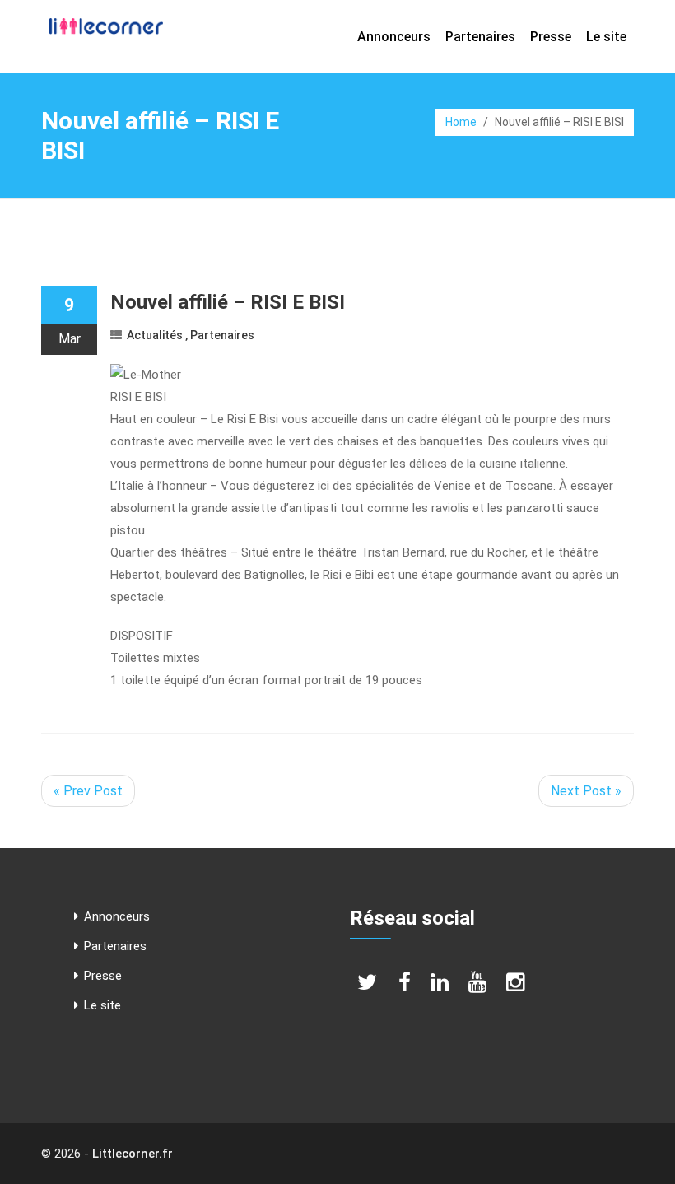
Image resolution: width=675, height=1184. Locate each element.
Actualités (155, 335)
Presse (550, 36)
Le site (606, 36)
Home (461, 121)
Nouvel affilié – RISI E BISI (227, 302)
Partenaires (480, 36)
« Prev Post (88, 791)
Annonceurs (394, 36)
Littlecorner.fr (132, 1153)
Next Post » (586, 791)
